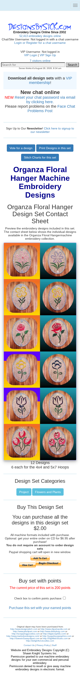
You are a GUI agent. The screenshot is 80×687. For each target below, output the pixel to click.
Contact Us (29, 645)
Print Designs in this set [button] (55, 148)
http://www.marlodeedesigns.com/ (22, 636)
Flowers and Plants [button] (48, 492)
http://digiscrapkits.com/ (54, 634)
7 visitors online (40, 60)
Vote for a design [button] (21, 148)
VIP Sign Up (48, 55)
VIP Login (30, 55)
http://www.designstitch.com (23, 629)
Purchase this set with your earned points (40, 608)
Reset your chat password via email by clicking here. (45, 99)
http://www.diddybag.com (52, 631)
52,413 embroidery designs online (40, 36)
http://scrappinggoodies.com (26, 634)
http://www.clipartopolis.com (54, 629)
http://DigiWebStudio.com (55, 638)
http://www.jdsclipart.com (25, 631)
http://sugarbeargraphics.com (56, 636)
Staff (54, 645)
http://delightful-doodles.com (40, 641)
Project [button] (24, 492)
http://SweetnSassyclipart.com (24, 638)
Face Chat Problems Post (51, 108)
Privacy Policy (43, 645)
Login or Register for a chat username (40, 42)
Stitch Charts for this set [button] (40, 157)
